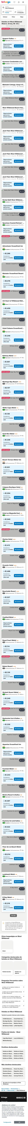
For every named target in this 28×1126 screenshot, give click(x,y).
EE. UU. (3, 1090)
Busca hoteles (5, 1088)
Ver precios (18, 46)
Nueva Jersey (11, 1090)
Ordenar (5, 17)
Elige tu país (4, 1101)
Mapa (21, 17)
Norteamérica (14, 1088)
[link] (14, 2)
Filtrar (13, 17)
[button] (13, 7)
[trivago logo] (6, 2)
